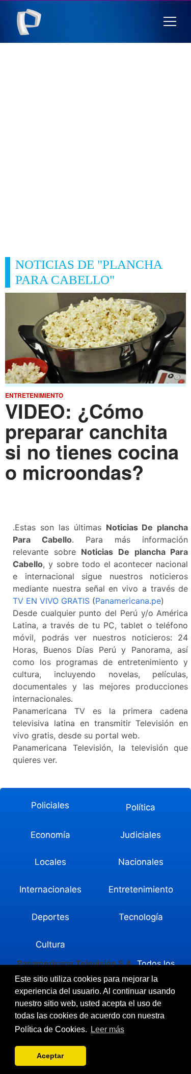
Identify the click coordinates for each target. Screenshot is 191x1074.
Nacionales (140, 862)
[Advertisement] (95, 143)
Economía (50, 835)
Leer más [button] (107, 1029)
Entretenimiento (140, 889)
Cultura (50, 944)
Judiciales (140, 835)
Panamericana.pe (128, 601)
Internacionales (50, 889)
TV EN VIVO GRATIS (51, 601)
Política (140, 807)
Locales (50, 862)
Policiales (50, 805)
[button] (170, 22)
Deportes (50, 917)
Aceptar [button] (50, 1056)
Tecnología (141, 917)
